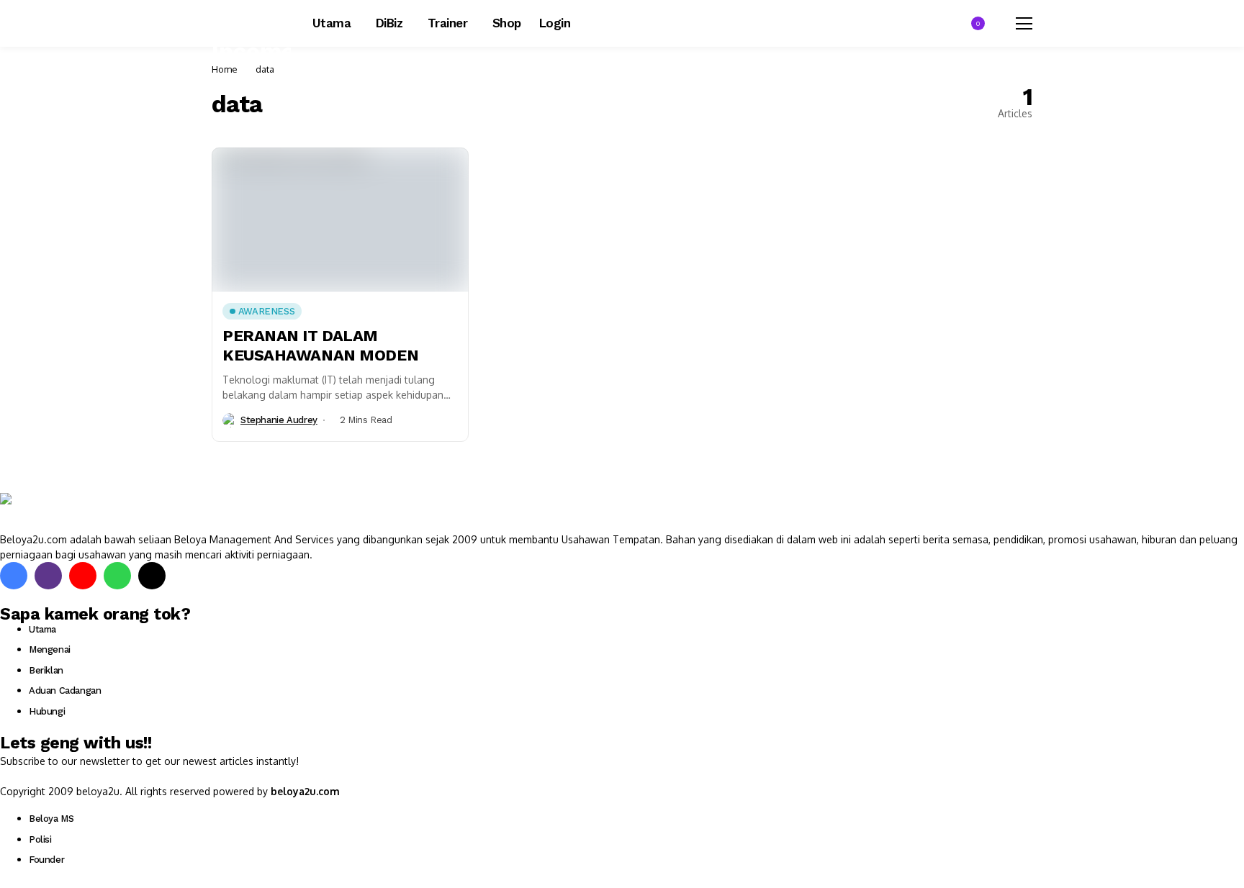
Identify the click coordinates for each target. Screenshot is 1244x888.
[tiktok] (152, 575)
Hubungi (47, 711)
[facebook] (13, 575)
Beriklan (46, 670)
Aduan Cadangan (65, 690)
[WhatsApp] (117, 575)
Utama (42, 629)
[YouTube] (82, 575)
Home (225, 69)
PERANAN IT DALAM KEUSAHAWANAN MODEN (320, 345)
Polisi (40, 839)
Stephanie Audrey (278, 419)
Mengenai (50, 649)
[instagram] (48, 575)
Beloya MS (51, 818)
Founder (46, 859)
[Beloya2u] (39, 512)
